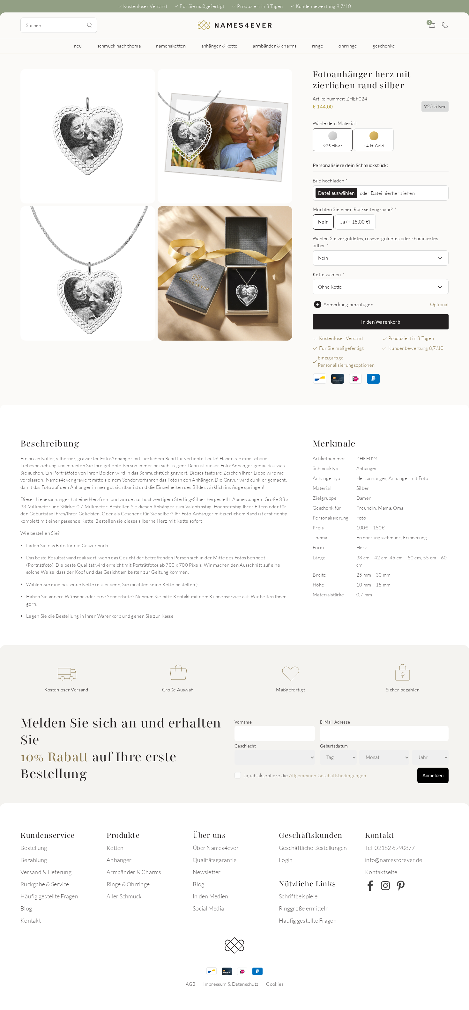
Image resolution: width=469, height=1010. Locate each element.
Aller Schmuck (124, 896)
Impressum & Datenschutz (230, 984)
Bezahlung (33, 859)
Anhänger (119, 859)
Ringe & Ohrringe (128, 884)
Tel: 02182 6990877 (390, 847)
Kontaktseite (381, 871)
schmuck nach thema (119, 45)
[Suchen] (90, 25)
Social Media (208, 908)
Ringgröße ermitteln (304, 908)
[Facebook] (370, 886)
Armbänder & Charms (134, 871)
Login (286, 859)
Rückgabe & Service (44, 884)
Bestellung (33, 847)
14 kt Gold (374, 145)
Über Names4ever (216, 847)
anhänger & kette (219, 45)
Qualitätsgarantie (214, 859)
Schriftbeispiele (298, 896)
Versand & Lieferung (45, 871)
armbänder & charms (274, 45)
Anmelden (432, 775)
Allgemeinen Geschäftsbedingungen (327, 775)
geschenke (384, 45)
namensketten (171, 45)
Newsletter (207, 871)
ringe (318, 45)
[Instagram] (385, 886)
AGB (191, 984)
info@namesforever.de (393, 859)
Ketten (115, 847)
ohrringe (348, 45)
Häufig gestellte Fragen (49, 896)
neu (78, 45)
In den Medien (210, 896)
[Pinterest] (401, 886)
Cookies (274, 984)
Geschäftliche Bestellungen (313, 847)
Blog (26, 908)
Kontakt (30, 920)
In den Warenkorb (380, 322)
